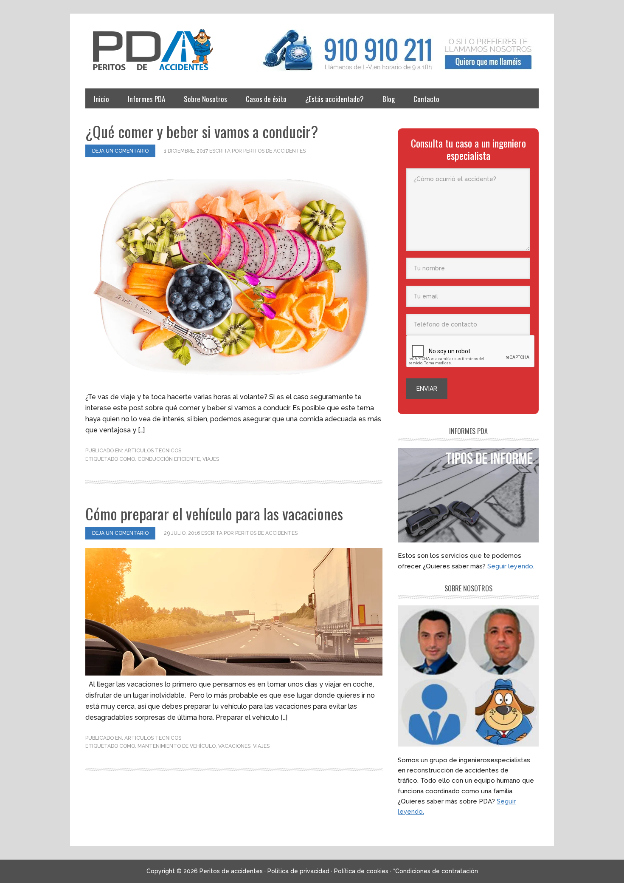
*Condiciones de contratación (435, 871)
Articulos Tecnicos (152, 451)
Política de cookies (361, 871)
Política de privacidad (298, 871)
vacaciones (234, 746)
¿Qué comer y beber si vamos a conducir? (201, 131)
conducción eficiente (169, 459)
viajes (210, 459)
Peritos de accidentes (161, 50)
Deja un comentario (120, 151)
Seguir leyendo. (510, 566)
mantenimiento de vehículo (177, 746)
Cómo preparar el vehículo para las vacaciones (214, 513)
